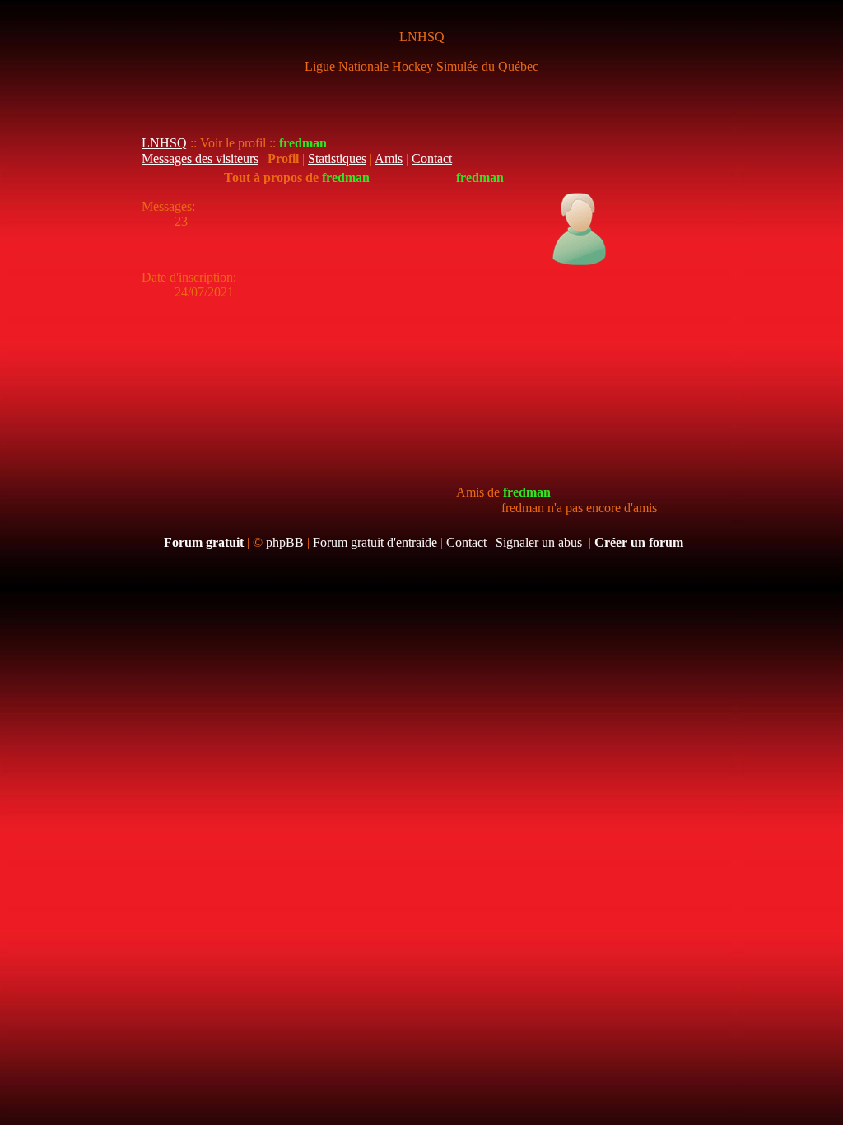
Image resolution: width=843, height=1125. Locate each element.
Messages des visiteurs (200, 159)
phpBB (285, 542)
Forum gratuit (204, 542)
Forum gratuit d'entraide (375, 542)
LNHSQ (164, 143)
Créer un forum (638, 542)
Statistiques (337, 159)
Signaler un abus (539, 542)
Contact (432, 159)
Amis (389, 159)
